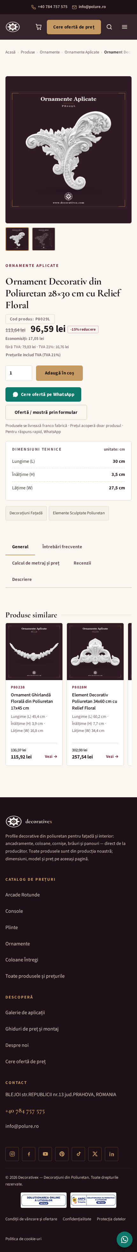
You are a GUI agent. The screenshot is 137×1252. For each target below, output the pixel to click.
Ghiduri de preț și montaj (32, 1028)
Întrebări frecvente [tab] (62, 546)
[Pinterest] (61, 1154)
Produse (28, 52)
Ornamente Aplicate (82, 52)
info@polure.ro (92, 7)
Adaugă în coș (59, 373)
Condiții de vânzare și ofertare (31, 1219)
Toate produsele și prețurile (35, 976)
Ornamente (50, 52)
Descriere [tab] (22, 579)
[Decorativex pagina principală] (12, 27)
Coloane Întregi (21, 959)
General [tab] (20, 546)
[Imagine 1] (17, 239)
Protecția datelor (111, 1219)
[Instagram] (12, 1154)
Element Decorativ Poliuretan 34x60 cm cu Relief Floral (94, 701)
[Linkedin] (111, 1154)
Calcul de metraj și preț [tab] (36, 563)
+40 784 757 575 (53, 7)
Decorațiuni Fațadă (26, 513)
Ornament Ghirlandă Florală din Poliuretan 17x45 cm (32, 701)
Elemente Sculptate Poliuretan (79, 513)
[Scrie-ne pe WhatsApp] (125, 1240)
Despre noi (17, 1045)
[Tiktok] (78, 1154)
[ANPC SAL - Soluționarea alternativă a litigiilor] (93, 1200)
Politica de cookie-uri (23, 1239)
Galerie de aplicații (25, 1012)
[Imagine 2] (43, 239)
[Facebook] (28, 1154)
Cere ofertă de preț (74, 27)
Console (14, 911)
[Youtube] (45, 1154)
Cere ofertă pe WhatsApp (47, 394)
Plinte (11, 927)
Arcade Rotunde (22, 894)
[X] (95, 1154)
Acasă (10, 52)
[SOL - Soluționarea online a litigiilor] (44, 1200)
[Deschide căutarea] (109, 27)
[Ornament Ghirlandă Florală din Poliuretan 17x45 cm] (34, 651)
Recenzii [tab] (82, 563)
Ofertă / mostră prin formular (46, 412)
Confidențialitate (77, 1219)
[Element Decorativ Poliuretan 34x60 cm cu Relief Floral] (95, 651)
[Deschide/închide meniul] (125, 27)
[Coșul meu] (39, 27)
